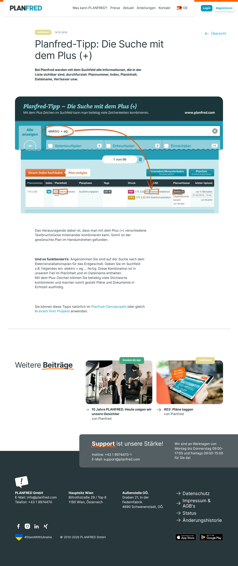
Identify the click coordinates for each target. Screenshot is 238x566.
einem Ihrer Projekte (54, 311)
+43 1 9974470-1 (118, 455)
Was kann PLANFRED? (89, 8)
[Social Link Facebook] (18, 526)
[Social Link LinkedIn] (36, 526)
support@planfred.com (122, 459)
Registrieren (224, 8)
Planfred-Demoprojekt (108, 307)
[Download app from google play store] (211, 537)
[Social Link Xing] (45, 526)
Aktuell (128, 8)
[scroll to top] (229, 553)
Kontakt (164, 8)
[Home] (26, 8)
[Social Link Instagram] (27, 526)
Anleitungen (146, 8)
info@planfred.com (42, 497)
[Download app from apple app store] (185, 537)
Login (206, 8)
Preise (115, 8)
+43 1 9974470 (40, 502)
